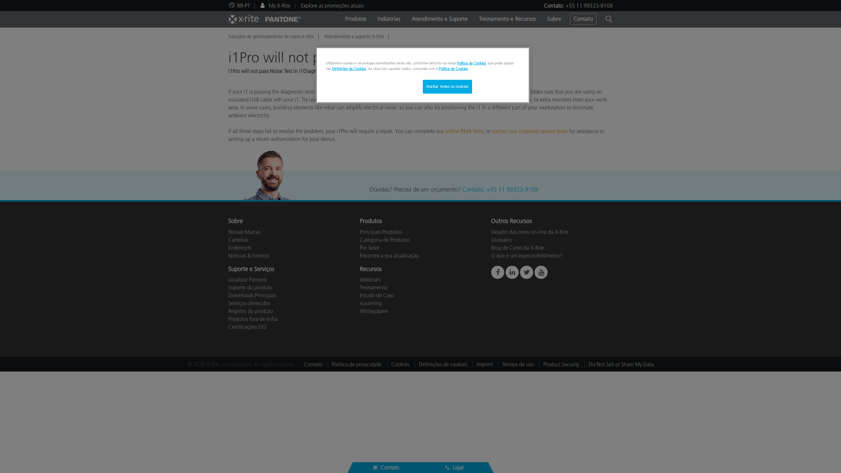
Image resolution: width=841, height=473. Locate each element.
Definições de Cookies (349, 68)
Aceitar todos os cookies (447, 86)
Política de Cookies (471, 63)
